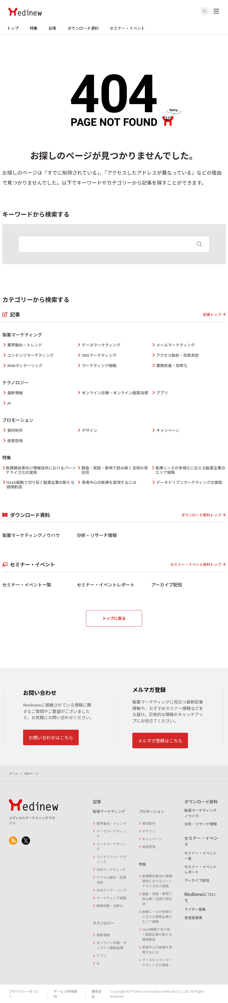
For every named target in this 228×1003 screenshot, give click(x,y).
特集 (34, 28)
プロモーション (17, 420)
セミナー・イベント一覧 (26, 584)
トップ (13, 28)
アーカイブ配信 (166, 584)
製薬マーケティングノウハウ (31, 535)
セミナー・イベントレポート (106, 584)
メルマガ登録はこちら (160, 740)
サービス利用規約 (65, 994)
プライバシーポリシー (24, 994)
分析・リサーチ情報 (97, 535)
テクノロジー (15, 382)
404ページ (31, 773)
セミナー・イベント (127, 28)
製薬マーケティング (22, 334)
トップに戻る (114, 618)
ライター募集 (195, 909)
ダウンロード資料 (83, 28)
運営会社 (96, 994)
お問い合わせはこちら (51, 737)
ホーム (13, 773)
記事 (52, 28)
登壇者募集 (193, 917)
